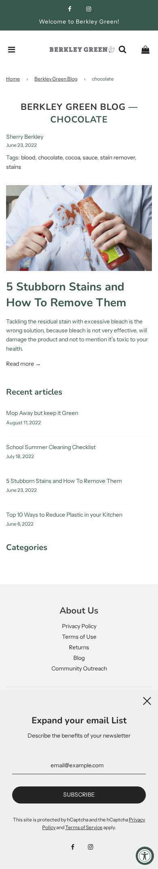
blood (28, 157)
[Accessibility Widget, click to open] (145, 856)
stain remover (117, 157)
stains (13, 166)
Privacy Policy (79, 626)
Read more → (23, 363)
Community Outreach (79, 668)
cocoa (72, 157)
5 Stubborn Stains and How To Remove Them (66, 294)
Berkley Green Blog (55, 79)
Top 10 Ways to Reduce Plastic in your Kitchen (64, 514)
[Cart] (145, 50)
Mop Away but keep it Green (42, 413)
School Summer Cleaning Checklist (51, 447)
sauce (90, 157)
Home (13, 79)
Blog (79, 658)
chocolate (50, 157)
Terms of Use (79, 636)
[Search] (122, 50)
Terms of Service (83, 827)
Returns (79, 647)
